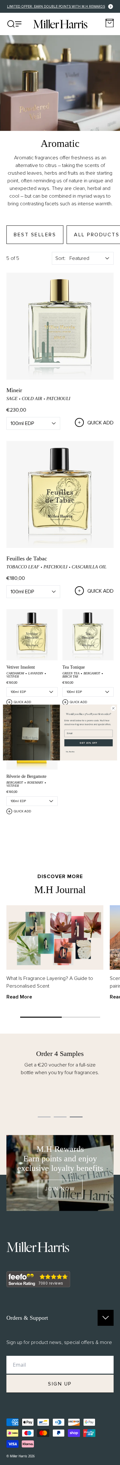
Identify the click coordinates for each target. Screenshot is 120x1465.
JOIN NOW (60, 1189)
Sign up (60, 1384)
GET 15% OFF (88, 742)
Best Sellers (35, 235)
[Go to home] (60, 23)
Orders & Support (27, 1318)
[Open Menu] (14, 24)
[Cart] (110, 23)
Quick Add (100, 423)
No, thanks (70, 752)
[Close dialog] (113, 708)
